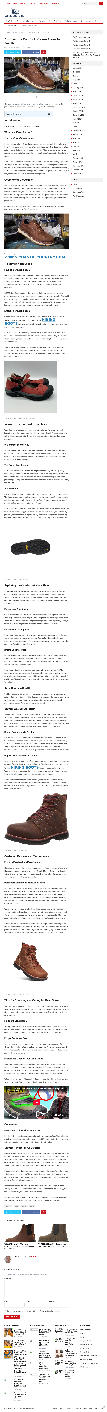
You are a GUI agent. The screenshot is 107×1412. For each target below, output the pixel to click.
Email (29, 1302)
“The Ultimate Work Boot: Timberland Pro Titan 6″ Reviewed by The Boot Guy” (20, 1383)
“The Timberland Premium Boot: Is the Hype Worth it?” (20, 1395)
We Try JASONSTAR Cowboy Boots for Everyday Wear (71, 1352)
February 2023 (78, 158)
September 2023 (79, 131)
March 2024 (77, 127)
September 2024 (79, 115)
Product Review (85, 1348)
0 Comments (26, 47)
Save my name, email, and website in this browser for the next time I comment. (33, 1311)
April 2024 (76, 123)
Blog (81, 1333)
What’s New (10, 21)
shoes (32, 1206)
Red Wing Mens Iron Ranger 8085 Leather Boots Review (45, 1331)
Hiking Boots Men (11, 26)
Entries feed (77, 188)
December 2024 (79, 107)
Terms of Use (55, 4)
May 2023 (76, 146)
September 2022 (79, 174)
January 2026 (78, 92)
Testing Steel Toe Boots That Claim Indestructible (71, 1331)
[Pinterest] (43, 52)
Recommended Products (25, 21)
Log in (75, 184)
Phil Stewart (77, 37)
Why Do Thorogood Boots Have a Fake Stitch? (43, 1365)
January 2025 (78, 103)
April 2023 (76, 150)
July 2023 (76, 139)
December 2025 (79, 95)
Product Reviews (85, 1352)
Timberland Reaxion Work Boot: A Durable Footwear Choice (45, 1354)
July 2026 (76, 72)
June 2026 (76, 76)
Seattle (24, 1206)
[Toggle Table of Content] (48, 114)
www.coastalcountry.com (34, 257)
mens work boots (86, 1344)
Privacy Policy (43, 4)
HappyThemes (30, 1408)
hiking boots (25, 767)
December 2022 (79, 166)
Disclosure (32, 4)
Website (51, 1302)
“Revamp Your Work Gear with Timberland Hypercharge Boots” (44, 1378)
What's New (84, 1367)
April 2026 (76, 80)
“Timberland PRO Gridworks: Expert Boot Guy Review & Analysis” (86, 55)
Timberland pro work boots (73, 21)
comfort (8, 1206)
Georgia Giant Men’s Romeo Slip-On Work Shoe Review (44, 1343)
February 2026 (78, 88)
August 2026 (77, 68)
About (15, 4)
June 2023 (76, 142)
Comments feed (79, 192)
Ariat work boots (91, 21)
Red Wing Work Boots (44, 21)
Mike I (6, 47)
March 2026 (77, 84)
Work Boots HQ (13, 1408)
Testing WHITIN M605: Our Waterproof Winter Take (70, 1341)
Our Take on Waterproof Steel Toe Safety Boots (70, 1363)
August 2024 (77, 119)
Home (8, 4)
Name (7, 1302)
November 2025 (79, 99)
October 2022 (78, 170)
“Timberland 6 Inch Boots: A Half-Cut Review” (20, 1342)
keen (16, 1206)
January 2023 (78, 162)
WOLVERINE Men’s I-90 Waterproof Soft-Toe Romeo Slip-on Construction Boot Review (19, 1246)
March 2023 (77, 154)
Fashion (14, 33)
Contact (22, 4)
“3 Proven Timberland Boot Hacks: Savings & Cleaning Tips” (20, 1331)
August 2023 (77, 135)
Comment (8, 1278)
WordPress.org (78, 196)
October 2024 (78, 111)
